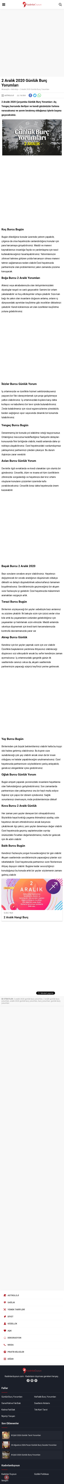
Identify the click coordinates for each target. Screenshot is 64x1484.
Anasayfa (5, 89)
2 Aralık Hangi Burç (16, 917)
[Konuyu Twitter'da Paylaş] (35, 95)
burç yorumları (44, 1001)
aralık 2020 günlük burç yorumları (23, 1001)
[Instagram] (32, 1380)
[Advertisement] (32, 43)
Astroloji (14, 89)
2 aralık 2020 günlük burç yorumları (28, 999)
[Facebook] (28, 1380)
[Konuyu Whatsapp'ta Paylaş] (39, 95)
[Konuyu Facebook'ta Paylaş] (30, 95)
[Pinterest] (35, 1380)
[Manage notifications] (6, 1477)
